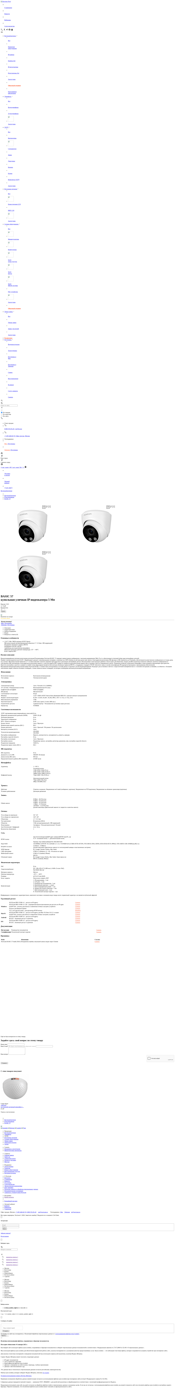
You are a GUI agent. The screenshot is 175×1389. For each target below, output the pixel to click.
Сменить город (5, 462)
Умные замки (8, 311)
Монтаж (6, 1162)
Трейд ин (7, 1157)
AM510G (12, 1106)
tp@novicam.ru (75, 1212)
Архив (6, 1144)
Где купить (7, 1182)
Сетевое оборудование (11, 224)
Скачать (77, 902)
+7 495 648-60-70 (20, 1212)
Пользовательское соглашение (13, 1191)
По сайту (6, 416)
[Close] (1, 1217)
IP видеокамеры (9, 497)
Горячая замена (9, 1155)
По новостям (7, 414)
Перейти (78, 910)
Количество (4, 608)
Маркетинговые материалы (13, 1150)
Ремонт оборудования (11, 1170)
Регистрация (5, 1236)
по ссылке (46, 1372)
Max (61, 1212)
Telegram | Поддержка (7, 625)
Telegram (67, 1212)
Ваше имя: (4, 1044)
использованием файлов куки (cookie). (67, 1334)
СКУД (6, 127)
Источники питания (10, 189)
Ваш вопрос (4, 1054)
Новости (7, 1181)
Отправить (4, 1063)
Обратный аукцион (10, 1142)
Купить (3, 611)
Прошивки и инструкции (12, 1149)
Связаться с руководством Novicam (15, 1192)
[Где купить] (2, 454)
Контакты (7, 1178)
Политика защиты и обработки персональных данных (21, 1189)
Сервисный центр (10, 1158)
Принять (3, 1335)
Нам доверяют (8, 1187)
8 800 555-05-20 (31, 1212)
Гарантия (7, 1168)
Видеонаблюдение (10, 36)
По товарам (6, 412)
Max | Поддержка (6, 623)
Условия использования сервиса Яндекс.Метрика (16, 1376)
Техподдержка (8, 1166)
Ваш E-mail (18, 1046)
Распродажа (8, 338)
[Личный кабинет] (2, 465)
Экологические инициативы (13, 1186)
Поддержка (8, 340)
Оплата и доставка (10, 1160)
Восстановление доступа (12, 1171)
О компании (8, 1179)
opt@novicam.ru (43, 1212)
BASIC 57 (7, 499)
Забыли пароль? (6, 1233)
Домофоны (8, 96)
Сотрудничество (9, 1184)
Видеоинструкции (10, 1173)
